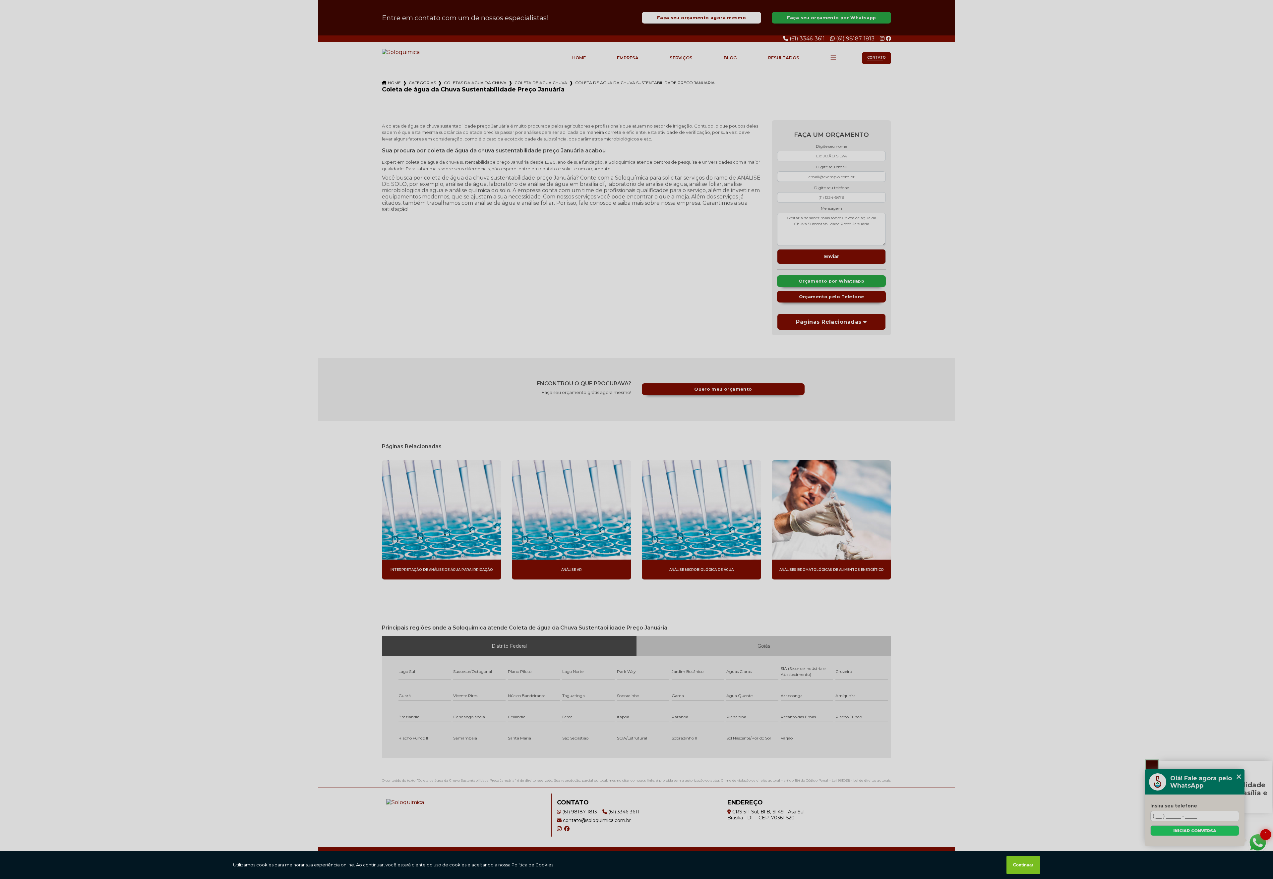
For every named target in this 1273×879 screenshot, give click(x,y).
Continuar (1023, 864)
